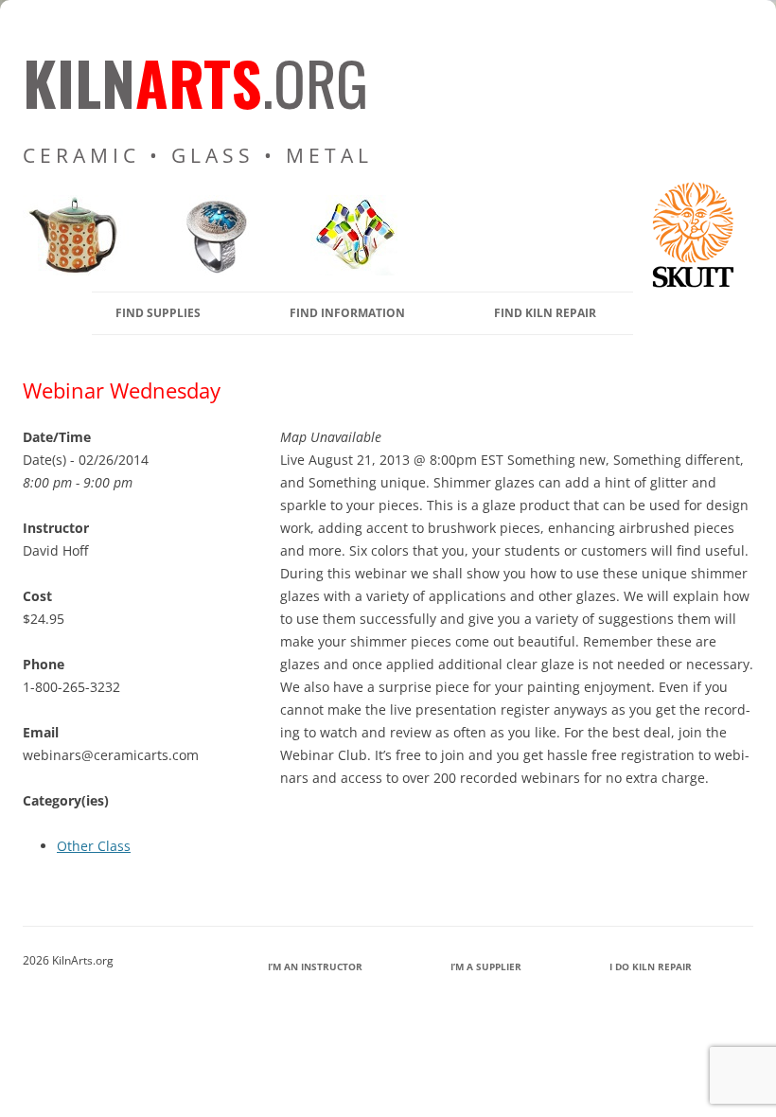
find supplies (158, 313)
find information (347, 313)
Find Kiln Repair (545, 313)
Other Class (94, 846)
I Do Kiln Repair (650, 966)
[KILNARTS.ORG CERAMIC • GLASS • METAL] (210, 270)
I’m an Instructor (315, 966)
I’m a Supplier (485, 966)
